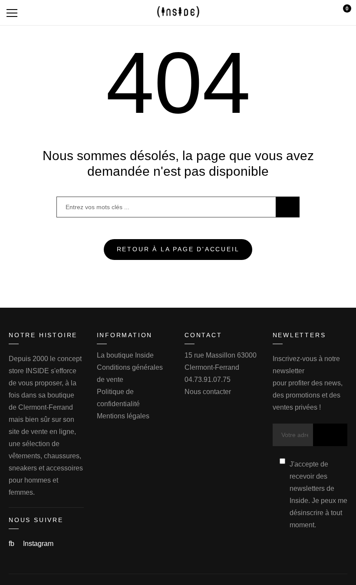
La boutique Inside (125, 355)
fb (12, 543)
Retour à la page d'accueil (178, 249)
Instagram (38, 543)
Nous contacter (208, 391)
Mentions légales (123, 416)
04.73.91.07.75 (208, 379)
